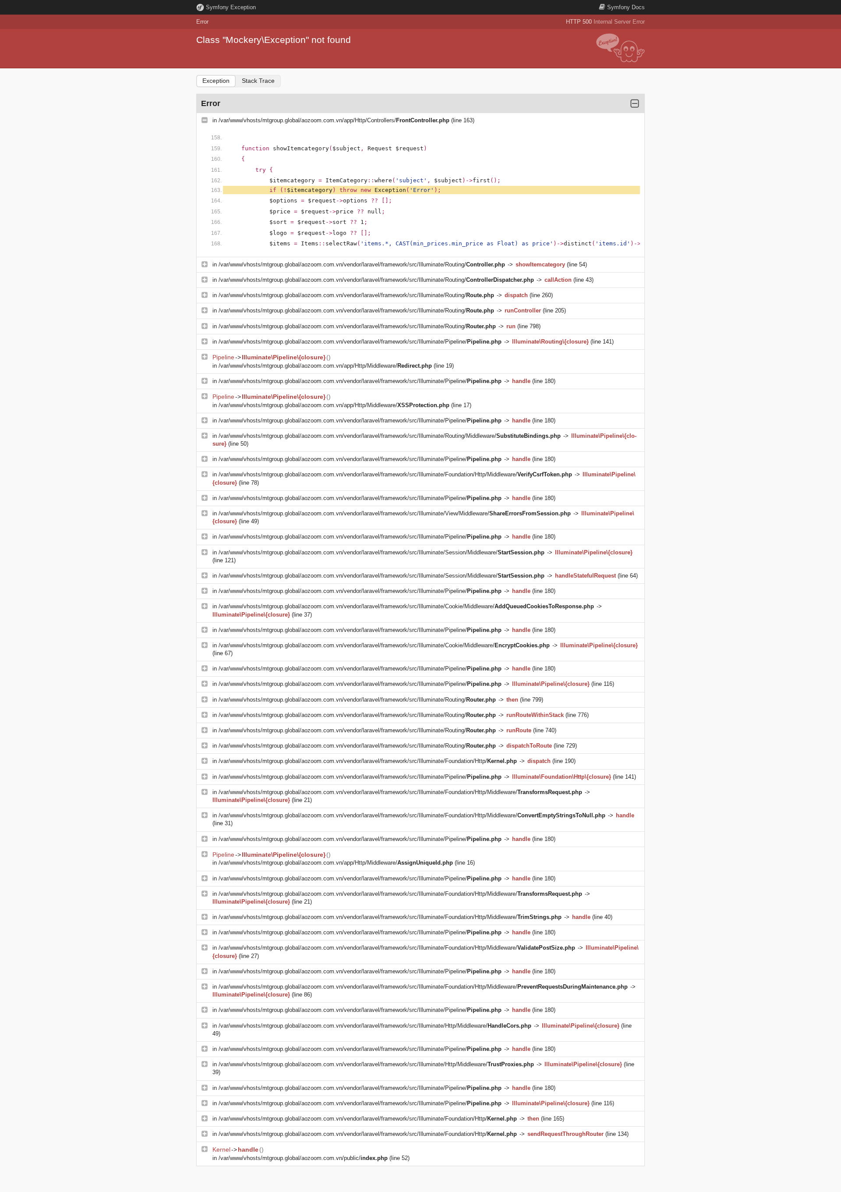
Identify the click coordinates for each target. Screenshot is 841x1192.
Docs (626, 7)
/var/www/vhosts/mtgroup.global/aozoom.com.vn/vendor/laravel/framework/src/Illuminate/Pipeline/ (360, 341)
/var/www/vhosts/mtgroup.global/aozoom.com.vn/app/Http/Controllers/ (334, 120)
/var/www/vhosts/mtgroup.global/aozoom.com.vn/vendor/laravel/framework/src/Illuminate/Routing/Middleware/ (390, 436)
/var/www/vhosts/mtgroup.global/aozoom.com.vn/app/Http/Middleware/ (325, 365)
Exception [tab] (216, 80)
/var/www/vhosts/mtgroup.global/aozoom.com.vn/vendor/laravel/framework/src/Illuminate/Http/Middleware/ (375, 1025)
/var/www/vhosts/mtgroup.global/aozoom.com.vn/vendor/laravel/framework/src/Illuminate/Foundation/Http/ (368, 761)
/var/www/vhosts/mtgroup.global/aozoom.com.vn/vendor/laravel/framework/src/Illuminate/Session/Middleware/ (381, 552)
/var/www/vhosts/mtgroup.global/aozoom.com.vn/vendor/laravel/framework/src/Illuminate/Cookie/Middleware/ (406, 606)
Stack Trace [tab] (258, 80)
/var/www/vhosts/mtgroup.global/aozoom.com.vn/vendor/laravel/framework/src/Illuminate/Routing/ (362, 264)
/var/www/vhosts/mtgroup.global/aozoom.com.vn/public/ (303, 1158)
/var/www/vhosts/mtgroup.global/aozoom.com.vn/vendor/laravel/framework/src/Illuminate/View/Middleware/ (395, 513)
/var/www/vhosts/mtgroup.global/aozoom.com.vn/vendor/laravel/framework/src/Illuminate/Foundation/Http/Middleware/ (395, 474)
